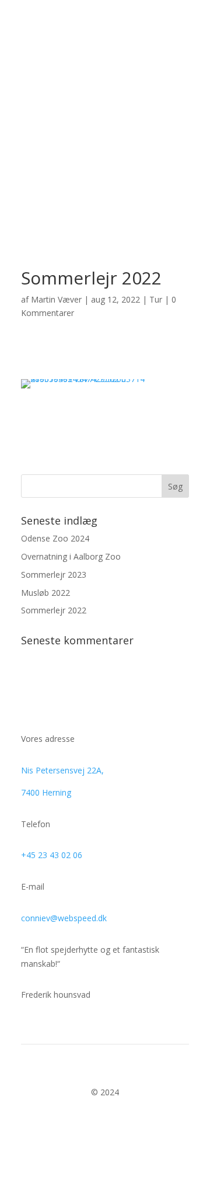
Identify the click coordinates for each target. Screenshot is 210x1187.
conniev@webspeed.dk (64, 918)
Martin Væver (56, 299)
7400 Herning (46, 792)
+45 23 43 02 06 (51, 854)
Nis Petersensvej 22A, (62, 770)
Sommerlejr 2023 (53, 574)
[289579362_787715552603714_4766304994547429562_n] (105, 388)
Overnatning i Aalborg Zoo (71, 556)
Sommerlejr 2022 (53, 610)
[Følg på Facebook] (105, 1126)
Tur (155, 299)
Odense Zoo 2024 (55, 538)
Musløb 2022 (45, 592)
